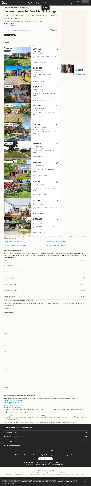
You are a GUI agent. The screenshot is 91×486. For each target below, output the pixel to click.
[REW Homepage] (4, 3)
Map (46, 7)
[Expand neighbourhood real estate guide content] (45, 437)
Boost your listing (67, 3)
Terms (65, 463)
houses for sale (13, 400)
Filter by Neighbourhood (11, 25)
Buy (12, 3)
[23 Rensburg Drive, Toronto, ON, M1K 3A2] (31, 112)
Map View (54, 30)
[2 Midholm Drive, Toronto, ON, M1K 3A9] (31, 150)
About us (35, 455)
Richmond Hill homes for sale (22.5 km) (15, 245)
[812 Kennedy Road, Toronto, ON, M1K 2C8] (31, 226)
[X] (43, 450)
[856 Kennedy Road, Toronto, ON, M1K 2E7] (31, 75)
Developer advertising (61, 455)
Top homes (8, 455)
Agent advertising (46, 455)
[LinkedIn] (52, 450)
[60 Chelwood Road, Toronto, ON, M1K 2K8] (31, 169)
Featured (6, 42)
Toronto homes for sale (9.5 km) (13, 241)
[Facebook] (39, 450)
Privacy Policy (34, 481)
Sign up (85, 1)
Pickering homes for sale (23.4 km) (56, 245)
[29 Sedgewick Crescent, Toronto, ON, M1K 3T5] (31, 131)
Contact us (27, 455)
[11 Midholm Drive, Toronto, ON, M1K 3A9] (31, 93)
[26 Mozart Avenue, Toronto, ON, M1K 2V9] (31, 56)
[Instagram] (47, 450)
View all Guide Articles (80, 74)
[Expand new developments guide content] (45, 445)
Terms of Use (64, 236)
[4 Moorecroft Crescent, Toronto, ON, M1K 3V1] (31, 207)
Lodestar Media (42, 463)
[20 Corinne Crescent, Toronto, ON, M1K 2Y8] (31, 188)
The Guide (45, 3)
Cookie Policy (10, 483)
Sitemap (80, 455)
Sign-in (77, 1)
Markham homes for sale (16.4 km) (56, 241)
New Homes (23, 3)
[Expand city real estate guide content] (45, 433)
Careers (73, 455)
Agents (30, 3)
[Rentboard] (48, 458)
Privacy (59, 463)
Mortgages (37, 3)
